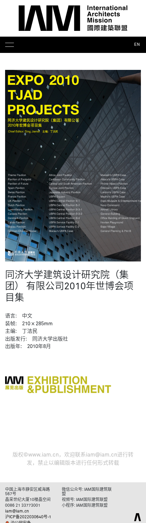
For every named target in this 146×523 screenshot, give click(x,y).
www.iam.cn (43, 455)
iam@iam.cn (101, 455)
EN (137, 45)
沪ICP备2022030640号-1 (28, 517)
